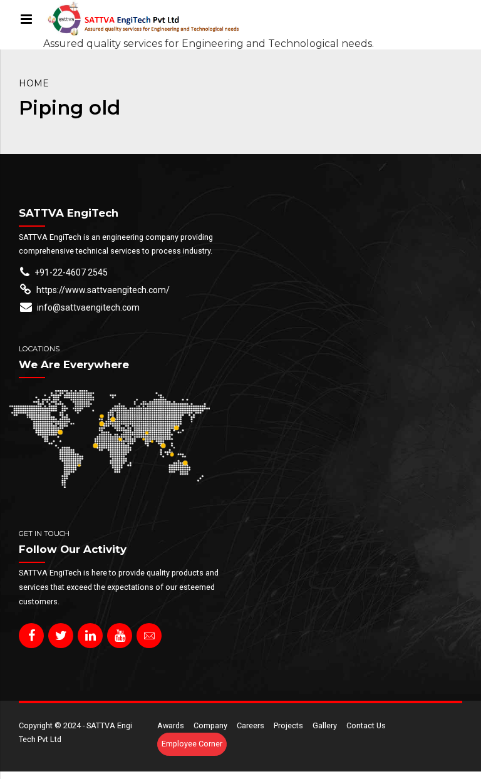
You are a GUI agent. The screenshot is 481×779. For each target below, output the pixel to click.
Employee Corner (192, 743)
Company (210, 725)
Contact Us (366, 725)
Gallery (325, 725)
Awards (170, 725)
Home (34, 83)
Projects (288, 725)
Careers (250, 725)
